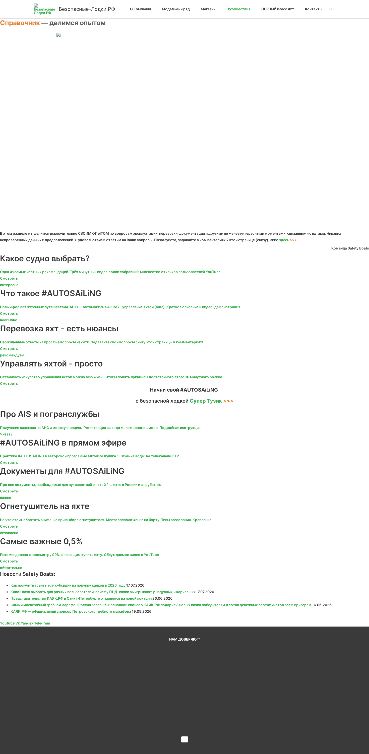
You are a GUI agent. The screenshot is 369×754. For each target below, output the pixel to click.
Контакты (313, 9)
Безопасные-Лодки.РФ (87, 9)
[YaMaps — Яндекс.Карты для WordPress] (184, 739)
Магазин (208, 9)
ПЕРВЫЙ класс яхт (277, 9)
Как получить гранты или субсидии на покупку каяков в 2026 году (68, 585)
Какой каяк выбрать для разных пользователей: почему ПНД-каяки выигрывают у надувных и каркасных (103, 592)
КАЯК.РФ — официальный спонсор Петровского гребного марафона (71, 611)
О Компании (140, 9)
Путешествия (238, 9)
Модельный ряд (176, 9)
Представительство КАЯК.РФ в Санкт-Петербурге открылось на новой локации (81, 598)
